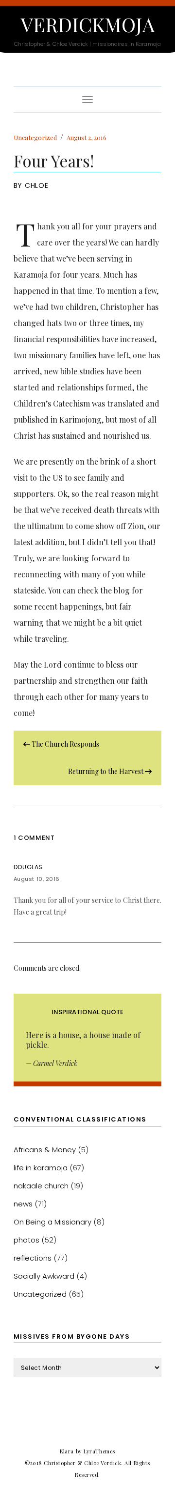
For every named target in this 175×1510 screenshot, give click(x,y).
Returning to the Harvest (106, 771)
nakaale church (41, 1186)
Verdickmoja (88, 24)
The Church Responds (64, 744)
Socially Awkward (44, 1276)
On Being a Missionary (52, 1222)
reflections (33, 1258)
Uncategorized (35, 137)
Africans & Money (45, 1149)
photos (26, 1240)
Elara (67, 1451)
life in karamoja (41, 1168)
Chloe (37, 185)
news (23, 1204)
